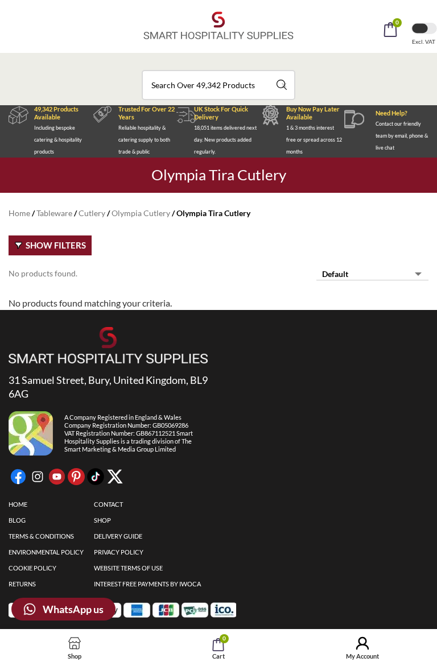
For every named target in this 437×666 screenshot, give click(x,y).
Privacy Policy (118, 552)
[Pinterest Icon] (76, 476)
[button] (234, 61)
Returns (22, 584)
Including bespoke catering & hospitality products (58, 140)
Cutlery (92, 213)
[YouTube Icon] (57, 476)
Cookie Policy (32, 568)
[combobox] (218, 85)
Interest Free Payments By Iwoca (147, 584)
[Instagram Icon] (37, 476)
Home (19, 213)
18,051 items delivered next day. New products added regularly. (225, 140)
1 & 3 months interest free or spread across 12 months (314, 140)
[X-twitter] (115, 476)
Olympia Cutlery (141, 213)
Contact (108, 504)
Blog (17, 520)
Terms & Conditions (41, 536)
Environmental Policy (46, 552)
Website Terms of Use (128, 568)
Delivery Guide (118, 536)
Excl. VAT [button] (424, 41)
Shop (102, 520)
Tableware (54, 213)
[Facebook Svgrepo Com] (18, 476)
